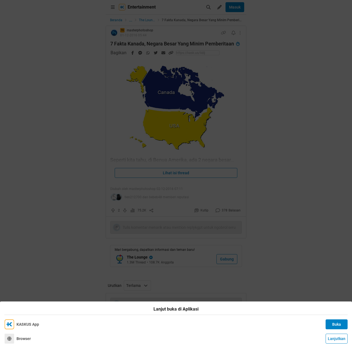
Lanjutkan (336, 338)
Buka (336, 324)
